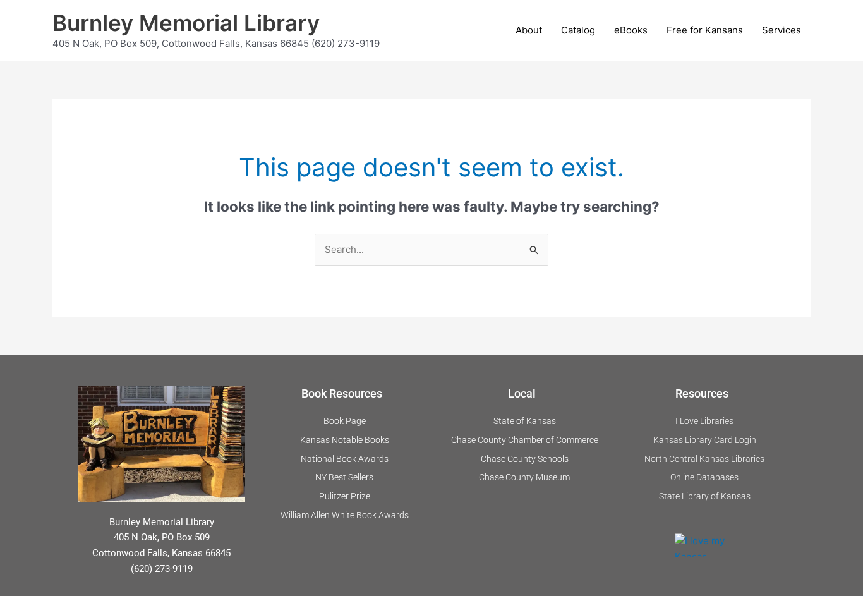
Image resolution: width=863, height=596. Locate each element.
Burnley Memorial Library (186, 22)
